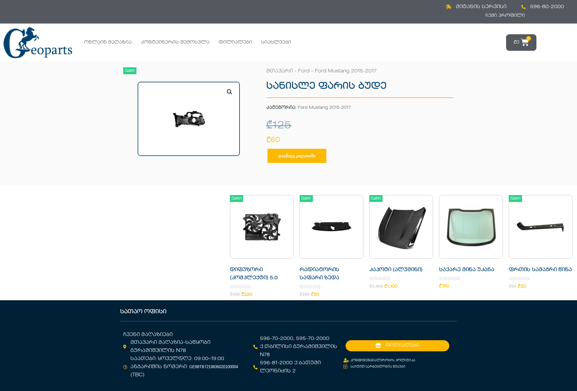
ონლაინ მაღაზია (108, 42)
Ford (304, 71)
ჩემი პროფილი (505, 16)
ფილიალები (235, 42)
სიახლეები (276, 42)
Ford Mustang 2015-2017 (346, 71)
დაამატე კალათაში (297, 155)
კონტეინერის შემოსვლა (175, 42)
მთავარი (279, 71)
